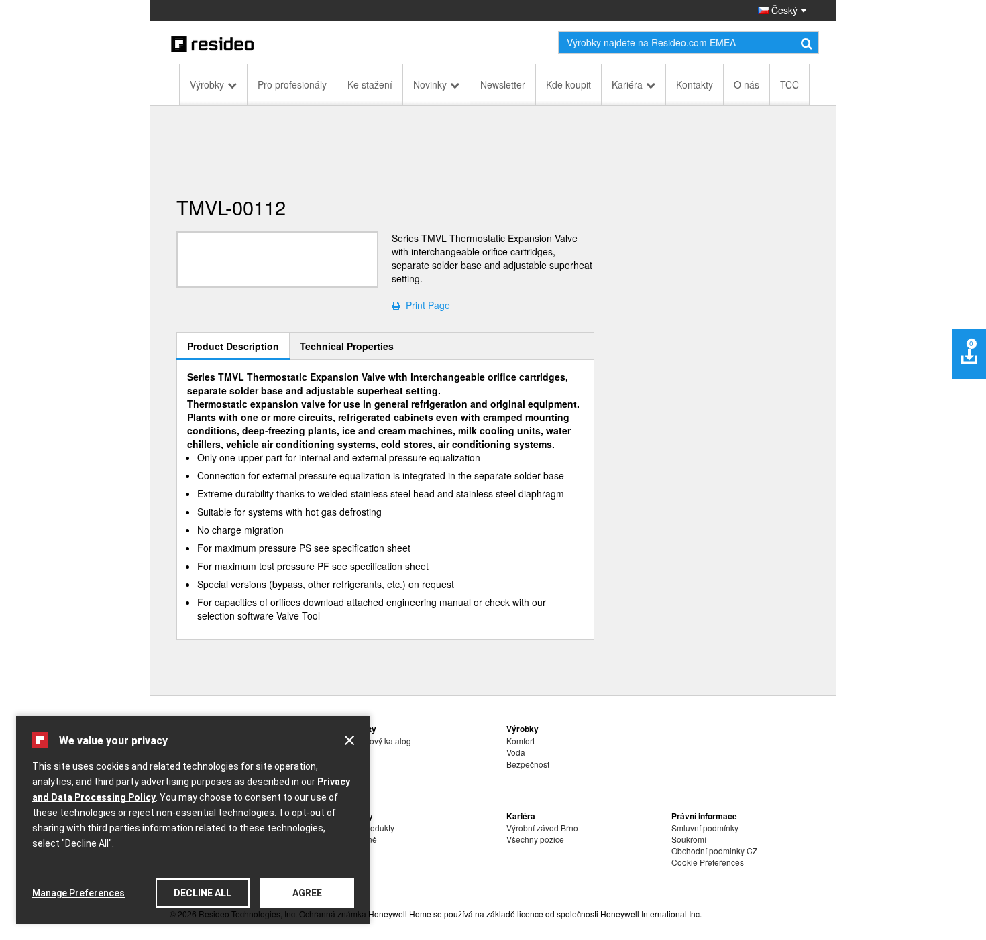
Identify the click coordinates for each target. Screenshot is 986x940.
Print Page (425, 305)
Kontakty (694, 84)
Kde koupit (568, 84)
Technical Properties (347, 346)
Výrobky (207, 84)
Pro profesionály (292, 84)
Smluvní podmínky (704, 827)
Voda (515, 752)
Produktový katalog (376, 740)
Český (783, 10)
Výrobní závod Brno (542, 827)
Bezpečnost (527, 764)
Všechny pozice (535, 839)
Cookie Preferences (707, 862)
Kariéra (627, 84)
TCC (789, 84)
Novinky (430, 84)
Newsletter (502, 84)
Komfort (520, 740)
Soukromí (688, 839)
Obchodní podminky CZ (714, 850)
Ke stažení (369, 84)
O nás (746, 84)
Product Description (233, 346)
